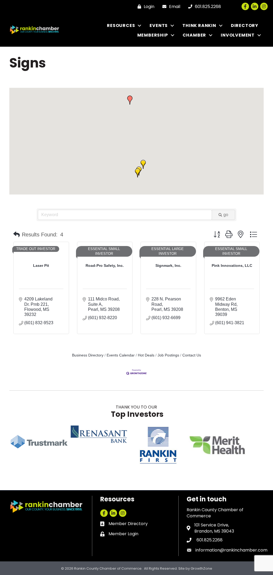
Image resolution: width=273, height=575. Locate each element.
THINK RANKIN (199, 25)
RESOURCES (121, 25)
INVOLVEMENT (238, 35)
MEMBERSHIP (152, 35)
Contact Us (191, 355)
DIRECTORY (244, 25)
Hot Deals (146, 355)
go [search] (225, 214)
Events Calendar (121, 355)
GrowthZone (201, 568)
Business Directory (87, 355)
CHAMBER (194, 35)
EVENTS (159, 25)
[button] (137, 173)
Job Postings (168, 355)
